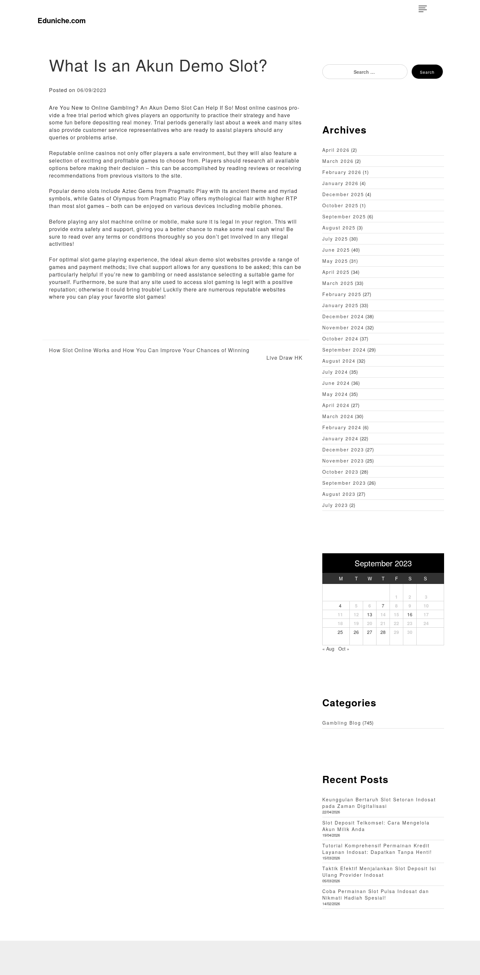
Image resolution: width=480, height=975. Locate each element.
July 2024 (335, 372)
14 (383, 614)
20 (369, 623)
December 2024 (343, 316)
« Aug (328, 648)
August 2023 (339, 494)
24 (426, 623)
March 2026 (338, 161)
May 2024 (335, 394)
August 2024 (339, 360)
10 (426, 605)
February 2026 (341, 172)
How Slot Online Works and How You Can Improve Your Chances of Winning (149, 350)
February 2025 (341, 294)
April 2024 (336, 405)
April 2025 (336, 272)
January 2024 (340, 438)
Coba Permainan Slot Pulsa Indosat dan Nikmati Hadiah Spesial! (375, 894)
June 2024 (336, 383)
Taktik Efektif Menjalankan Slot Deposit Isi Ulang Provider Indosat (379, 871)
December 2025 (343, 194)
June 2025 (336, 249)
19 (356, 623)
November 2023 (343, 460)
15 (396, 614)
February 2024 (341, 427)
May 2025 (335, 261)
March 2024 (338, 416)
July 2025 (335, 238)
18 (340, 623)
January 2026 (340, 183)
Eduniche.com (62, 20)
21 (383, 623)
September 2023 (344, 483)
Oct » (343, 648)
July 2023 (335, 505)
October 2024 (340, 338)
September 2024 (344, 349)
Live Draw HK (284, 357)
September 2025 (344, 216)
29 (396, 632)
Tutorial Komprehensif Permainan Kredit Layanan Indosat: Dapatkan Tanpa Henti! (377, 848)
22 (396, 623)
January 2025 (340, 305)
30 (409, 632)
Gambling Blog (341, 722)
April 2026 (336, 150)
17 (426, 614)
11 (340, 614)
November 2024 (343, 327)
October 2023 (340, 471)
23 (409, 623)
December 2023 (343, 449)
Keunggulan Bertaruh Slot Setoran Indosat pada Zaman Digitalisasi (379, 802)
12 (356, 614)
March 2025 (338, 283)
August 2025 (339, 227)
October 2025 (340, 205)
